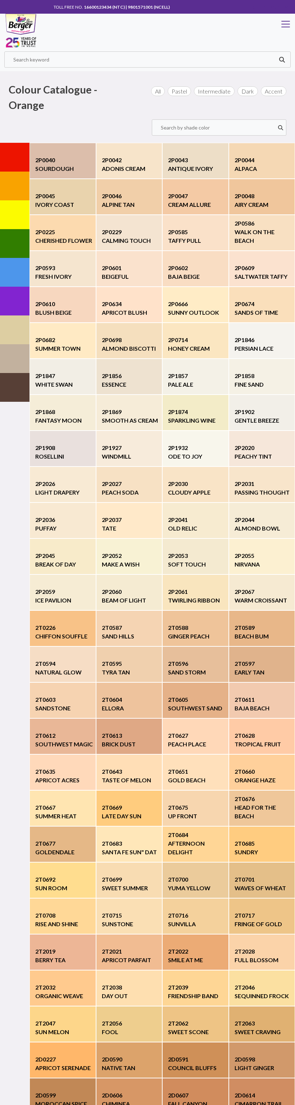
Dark (247, 91)
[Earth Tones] (15, 358)
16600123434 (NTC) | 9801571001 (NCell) (127, 7)
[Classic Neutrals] (15, 329)
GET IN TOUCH (268, 7)
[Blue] (15, 272)
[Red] (15, 157)
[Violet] (15, 301)
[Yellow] (15, 214)
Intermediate (214, 91)
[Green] (15, 243)
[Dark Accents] (15, 387)
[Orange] (15, 186)
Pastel (179, 91)
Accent (273, 91)
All (158, 91)
